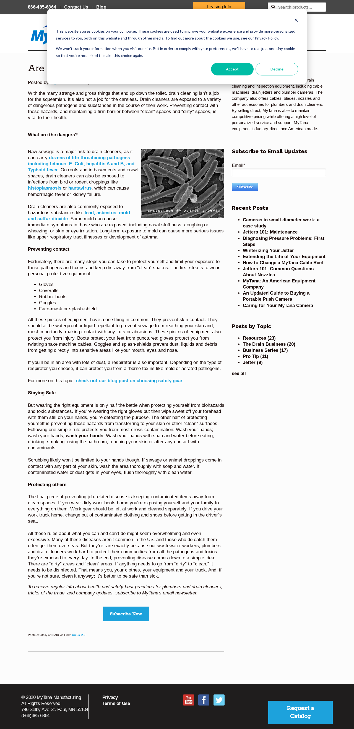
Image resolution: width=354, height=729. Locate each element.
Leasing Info (219, 6)
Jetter (253, 362)
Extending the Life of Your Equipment (284, 256)
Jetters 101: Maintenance (270, 232)
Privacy (110, 697)
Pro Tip (255, 356)
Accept (232, 69)
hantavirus (80, 188)
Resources (259, 338)
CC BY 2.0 (78, 634)
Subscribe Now (126, 614)
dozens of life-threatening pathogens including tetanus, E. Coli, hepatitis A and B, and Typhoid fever (81, 163)
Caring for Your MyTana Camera (278, 305)
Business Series (265, 350)
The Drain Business (269, 344)
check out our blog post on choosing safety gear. (130, 380)
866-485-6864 (42, 7)
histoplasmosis (44, 188)
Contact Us (76, 7)
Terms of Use (116, 703)
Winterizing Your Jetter (268, 250)
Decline (276, 69)
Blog (101, 7)
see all (239, 373)
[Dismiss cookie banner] (296, 20)
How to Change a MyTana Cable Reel (283, 262)
